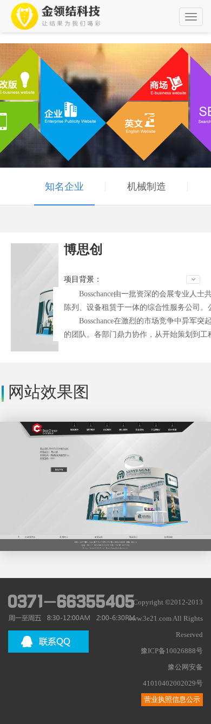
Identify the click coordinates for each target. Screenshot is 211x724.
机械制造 (146, 186)
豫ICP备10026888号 (172, 651)
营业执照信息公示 (172, 699)
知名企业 (64, 186)
